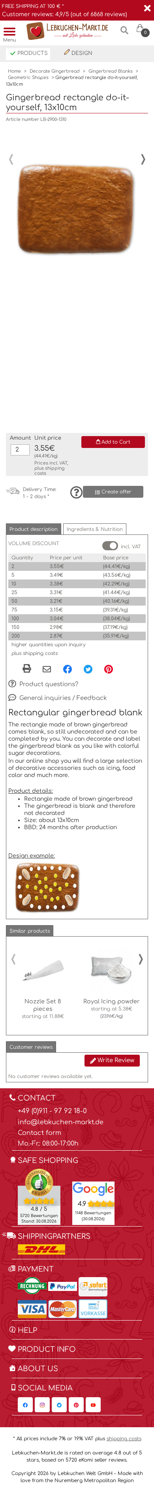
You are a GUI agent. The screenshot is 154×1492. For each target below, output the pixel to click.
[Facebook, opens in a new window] (67, 669)
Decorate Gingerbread (55, 71)
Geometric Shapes (28, 77)
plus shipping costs (34, 653)
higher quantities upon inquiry (48, 644)
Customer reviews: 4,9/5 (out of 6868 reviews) (64, 14)
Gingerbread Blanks (110, 71)
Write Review (115, 1060)
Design (81, 53)
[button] (33, 529)
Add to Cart (115, 442)
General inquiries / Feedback (62, 697)
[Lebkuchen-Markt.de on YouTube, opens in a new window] (93, 1404)
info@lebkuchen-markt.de (60, 1122)
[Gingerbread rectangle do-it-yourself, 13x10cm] (73, 194)
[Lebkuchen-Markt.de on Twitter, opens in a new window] (59, 1404)
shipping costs (124, 1438)
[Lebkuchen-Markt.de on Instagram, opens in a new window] (42, 1404)
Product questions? (48, 684)
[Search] (124, 33)
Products (32, 53)
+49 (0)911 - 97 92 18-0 (52, 1111)
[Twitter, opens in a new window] (88, 669)
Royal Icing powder (111, 1001)
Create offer (115, 492)
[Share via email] (47, 669)
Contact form (39, 1132)
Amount (20, 438)
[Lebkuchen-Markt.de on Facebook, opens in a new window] (25, 1404)
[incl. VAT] (110, 545)
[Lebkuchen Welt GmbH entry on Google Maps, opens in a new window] (93, 1188)
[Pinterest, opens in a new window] (108, 669)
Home (14, 71)
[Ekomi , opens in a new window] (39, 1196)
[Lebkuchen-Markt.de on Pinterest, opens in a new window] (76, 1404)
